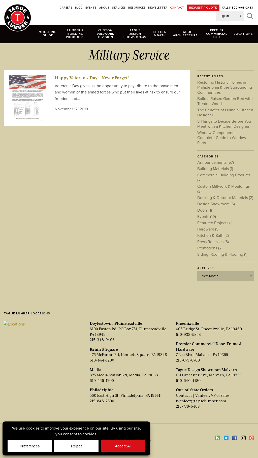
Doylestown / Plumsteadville (116, 323)
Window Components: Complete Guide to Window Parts (221, 137)
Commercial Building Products (223, 177)
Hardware (208, 229)
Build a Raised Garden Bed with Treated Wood (225, 101)
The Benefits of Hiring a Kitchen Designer (225, 112)
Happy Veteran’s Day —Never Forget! (92, 77)
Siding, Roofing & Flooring (222, 254)
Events (206, 216)
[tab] (75, 33)
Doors (204, 210)
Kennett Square (104, 349)
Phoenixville (187, 323)
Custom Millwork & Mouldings (223, 189)
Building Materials (215, 168)
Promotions (209, 247)
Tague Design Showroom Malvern (206, 370)
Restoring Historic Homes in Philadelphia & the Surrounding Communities (224, 87)
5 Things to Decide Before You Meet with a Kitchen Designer (224, 124)
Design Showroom (216, 203)
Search (250, 16)
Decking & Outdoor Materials (225, 197)
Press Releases (213, 241)
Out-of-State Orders (194, 390)
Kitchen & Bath (213, 235)
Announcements (215, 162)
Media (95, 370)
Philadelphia (101, 390)
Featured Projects (215, 222)
